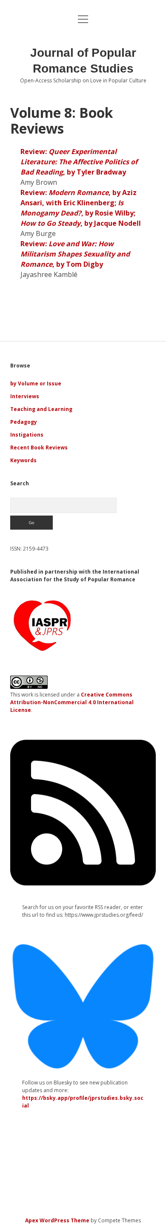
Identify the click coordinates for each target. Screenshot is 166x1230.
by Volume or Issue (35, 383)
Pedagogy (23, 422)
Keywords (23, 460)
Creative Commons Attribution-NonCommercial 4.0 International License (72, 702)
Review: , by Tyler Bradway (78, 162)
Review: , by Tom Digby (75, 254)
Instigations (26, 434)
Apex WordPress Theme (57, 1220)
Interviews (24, 396)
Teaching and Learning (41, 409)
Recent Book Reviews (39, 447)
